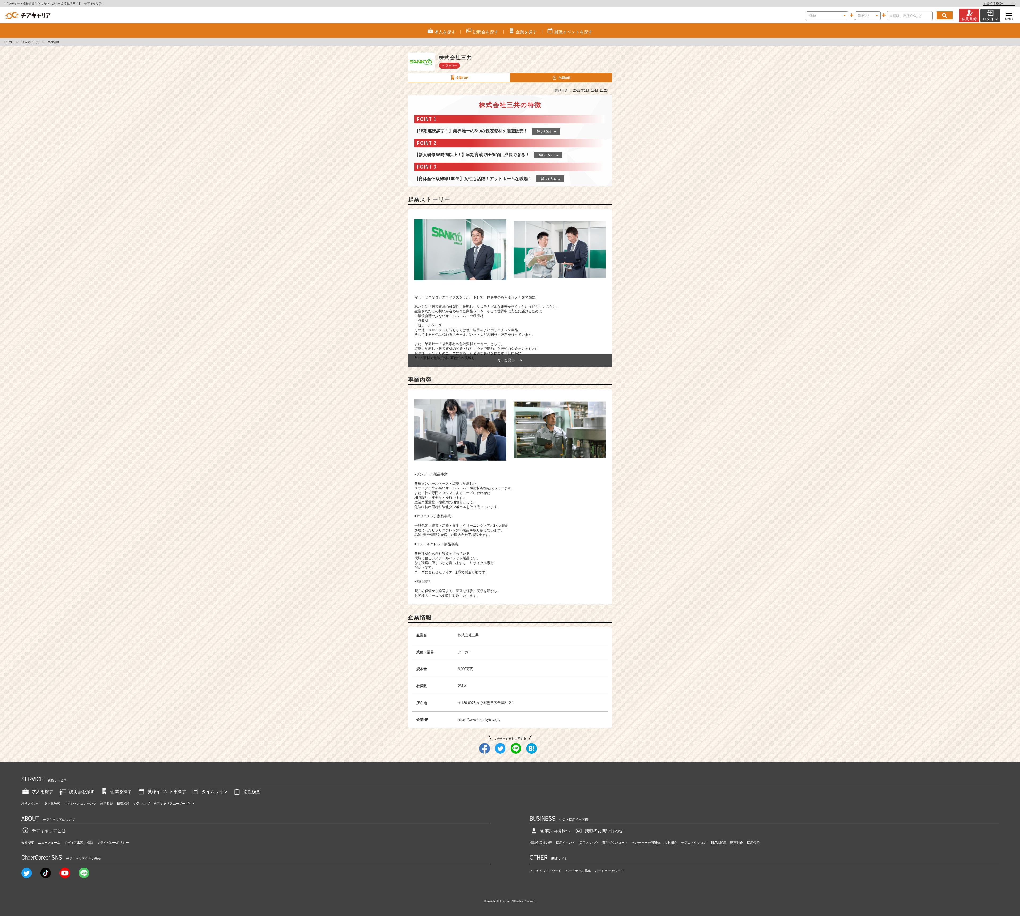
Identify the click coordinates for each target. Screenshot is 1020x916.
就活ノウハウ (30, 804)
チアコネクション (694, 843)
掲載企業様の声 (541, 843)
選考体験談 (52, 804)
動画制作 (736, 843)
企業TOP (462, 77)
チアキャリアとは (49, 830)
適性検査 (251, 791)
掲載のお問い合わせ (604, 830)
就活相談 (106, 804)
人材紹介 (670, 843)
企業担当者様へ (999, 3)
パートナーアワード (609, 871)
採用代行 (753, 843)
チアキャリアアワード (546, 871)
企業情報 (564, 77)
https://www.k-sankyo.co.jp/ (479, 720)
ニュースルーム (49, 843)
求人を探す (42, 791)
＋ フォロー (449, 65)
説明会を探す (82, 791)
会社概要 (27, 843)
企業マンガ (142, 804)
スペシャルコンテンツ (80, 804)
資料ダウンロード (615, 843)
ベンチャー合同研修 (646, 843)
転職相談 (123, 804)
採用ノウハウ (588, 843)
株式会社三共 (30, 42)
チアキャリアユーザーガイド (174, 804)
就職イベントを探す (167, 791)
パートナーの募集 (578, 871)
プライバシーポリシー (113, 843)
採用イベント (565, 843)
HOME (8, 42)
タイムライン (214, 791)
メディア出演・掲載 (78, 843)
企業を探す (121, 791)
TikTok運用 (718, 843)
